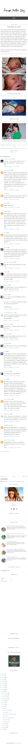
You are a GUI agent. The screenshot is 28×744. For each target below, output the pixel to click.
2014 (3, 681)
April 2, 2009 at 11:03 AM (12, 229)
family (16, 151)
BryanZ (6, 211)
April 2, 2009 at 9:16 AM (11, 189)
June (4, 704)
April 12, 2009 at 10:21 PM (12, 447)
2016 (3, 677)
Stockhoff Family (8, 159)
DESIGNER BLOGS (18, 743)
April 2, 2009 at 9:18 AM (11, 199)
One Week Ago (6, 719)
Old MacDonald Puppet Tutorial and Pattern (15, 525)
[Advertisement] (14, 463)
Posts (3, 578)
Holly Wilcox (7, 324)
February (5, 725)
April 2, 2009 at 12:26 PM (12, 281)
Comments (4, 581)
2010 (3, 689)
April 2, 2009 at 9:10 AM (11, 166)
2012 (3, 685)
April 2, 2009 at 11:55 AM (12, 258)
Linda (5, 379)
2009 (3, 691)
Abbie (5, 203)
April (4, 708)
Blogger (16, 733)
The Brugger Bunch (9, 312)
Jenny (5, 272)
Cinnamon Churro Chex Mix (12, 556)
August (4, 700)
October (5, 696)
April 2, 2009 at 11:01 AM (12, 207)
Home (14, 476)
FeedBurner (17, 647)
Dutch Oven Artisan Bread (12, 541)
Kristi (5, 232)
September (5, 698)
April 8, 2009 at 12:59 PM (12, 421)
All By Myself (5, 712)
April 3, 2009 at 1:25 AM (11, 367)
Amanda (6, 285)
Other (14, 146)
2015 (3, 679)
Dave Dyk (6, 333)
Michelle (6, 343)
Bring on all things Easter (8, 717)
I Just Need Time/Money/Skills (9, 714)
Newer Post (3, 476)
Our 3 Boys (5, 716)
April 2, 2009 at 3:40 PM (11, 320)
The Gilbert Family (8, 262)
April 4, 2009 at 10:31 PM (12, 410)
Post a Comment (5, 451)
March (4, 723)
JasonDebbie (7, 170)
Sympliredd (7, 414)
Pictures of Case (6, 721)
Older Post (24, 476)
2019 (3, 674)
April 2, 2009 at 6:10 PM (11, 330)
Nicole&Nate (7, 425)
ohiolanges (6, 371)
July (4, 702)
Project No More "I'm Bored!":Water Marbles (15, 549)
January (5, 727)
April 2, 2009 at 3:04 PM (11, 309)
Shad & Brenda (8, 440)
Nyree (5, 247)
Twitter (19, 145)
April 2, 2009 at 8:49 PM (11, 339)
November (5, 695)
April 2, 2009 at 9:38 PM (11, 347)
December (5, 693)
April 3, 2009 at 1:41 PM (11, 395)
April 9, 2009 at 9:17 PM (11, 436)
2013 (3, 683)
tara (5, 351)
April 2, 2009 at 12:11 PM (12, 268)
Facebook (13, 145)
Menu (14, 18)
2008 (3, 729)
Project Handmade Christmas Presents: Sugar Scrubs (15, 534)
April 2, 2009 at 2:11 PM (11, 291)
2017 (3, 675)
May (4, 706)
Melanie (6, 294)
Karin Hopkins (7, 399)
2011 (3, 687)
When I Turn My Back (7, 710)
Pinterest (24, 145)
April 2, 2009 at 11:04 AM (12, 243)
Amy (5, 193)
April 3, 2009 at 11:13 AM (12, 375)
